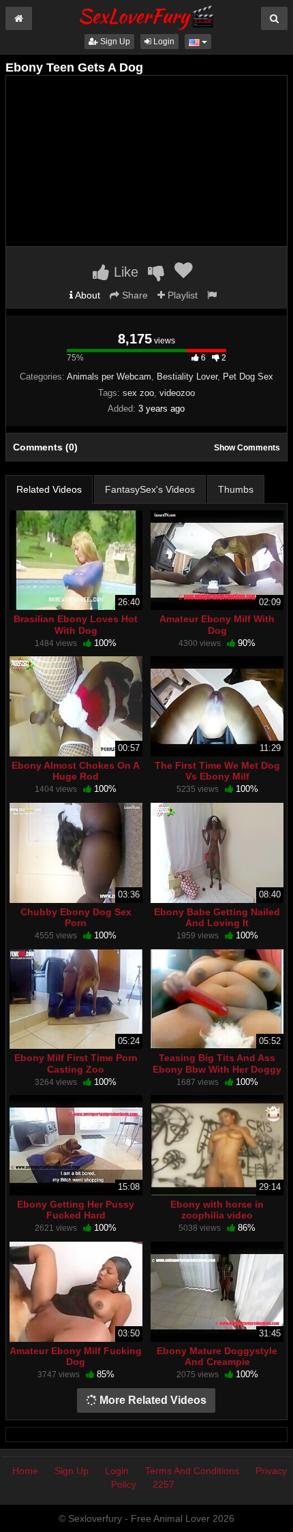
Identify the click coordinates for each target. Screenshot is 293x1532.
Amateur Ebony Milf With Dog (217, 624)
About (86, 295)
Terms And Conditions (192, 1470)
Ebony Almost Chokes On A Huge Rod (76, 771)
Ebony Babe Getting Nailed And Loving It (217, 917)
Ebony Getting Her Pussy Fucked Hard (75, 1210)
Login (162, 41)
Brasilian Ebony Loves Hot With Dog (76, 624)
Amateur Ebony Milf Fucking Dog (76, 1356)
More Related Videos (151, 1400)
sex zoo (138, 393)
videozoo (177, 393)
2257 (163, 1484)
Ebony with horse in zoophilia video (217, 1210)
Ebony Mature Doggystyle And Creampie (217, 1356)
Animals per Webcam (109, 376)
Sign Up (114, 41)
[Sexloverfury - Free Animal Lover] (146, 15)
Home (25, 1470)
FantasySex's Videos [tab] (150, 489)
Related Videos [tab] (49, 489)
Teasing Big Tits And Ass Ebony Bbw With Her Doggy (217, 1063)
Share (133, 295)
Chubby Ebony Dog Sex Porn (76, 917)
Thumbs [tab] (235, 489)
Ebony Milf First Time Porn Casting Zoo (76, 1063)
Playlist (181, 295)
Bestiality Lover (187, 376)
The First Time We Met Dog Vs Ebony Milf (217, 771)
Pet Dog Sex (248, 376)
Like (124, 271)
